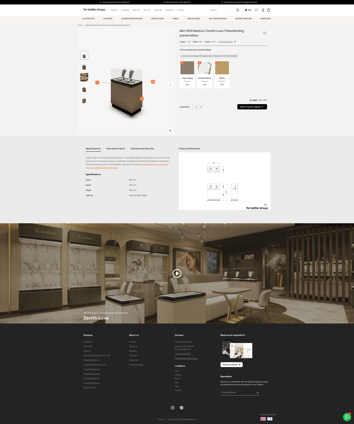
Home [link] (80, 25)
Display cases (157, 18)
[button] (225, 10)
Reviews (147, 10)
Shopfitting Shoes (91, 383)
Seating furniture (243, 18)
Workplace (265, 18)
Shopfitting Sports (91, 378)
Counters (107, 18)
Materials (158, 10)
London (178, 390)
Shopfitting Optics (91, 360)
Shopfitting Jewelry (91, 369)
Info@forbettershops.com (186, 358)
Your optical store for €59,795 (96, 355)
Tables (175, 18)
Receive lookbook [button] (230, 365)
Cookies (160, 419)
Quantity (184, 106)
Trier (177, 370)
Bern (177, 382)
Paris (177, 386)
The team (133, 355)
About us (136, 10)
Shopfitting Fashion (91, 373)
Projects (114, 10)
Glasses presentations (131, 18)
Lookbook (125, 10)
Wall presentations (217, 18)
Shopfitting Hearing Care (94, 364)
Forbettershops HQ (183, 341)
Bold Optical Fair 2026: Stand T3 (178, 2)
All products (88, 18)
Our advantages (136, 364)
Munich (178, 374)
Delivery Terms (89, 387)
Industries (169, 10)
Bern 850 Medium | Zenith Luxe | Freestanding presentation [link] (108, 25)
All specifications (225, 41)
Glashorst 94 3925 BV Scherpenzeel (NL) (184, 348)
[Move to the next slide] (170, 85)
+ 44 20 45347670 (183, 353)
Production (134, 360)
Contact (180, 10)
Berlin (177, 378)
